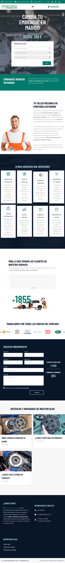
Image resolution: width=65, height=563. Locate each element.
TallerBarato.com (24, 560)
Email (26, 351)
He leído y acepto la (17, 388)
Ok (47, 63)
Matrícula (27, 359)
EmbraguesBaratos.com (11, 560)
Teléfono (6, 359)
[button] (48, 1)
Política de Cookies (9, 547)
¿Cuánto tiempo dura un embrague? (48, 438)
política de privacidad (22, 388)
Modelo (5, 367)
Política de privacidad (10, 550)
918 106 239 (55, 7)
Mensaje (5, 374)
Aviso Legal (7, 544)
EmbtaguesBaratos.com (12, 508)
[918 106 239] (49, 7)
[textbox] (32, 48)
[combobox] (32, 48)
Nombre (5, 351)
